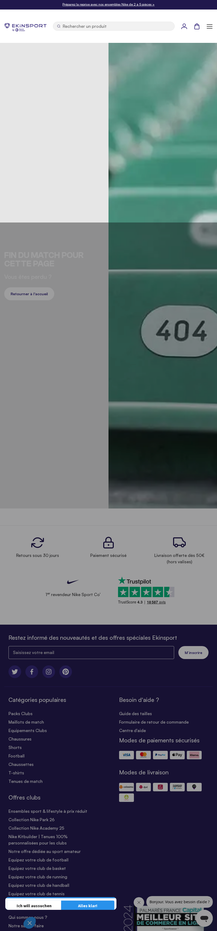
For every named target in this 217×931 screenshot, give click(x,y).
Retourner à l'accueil (29, 294)
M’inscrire (193, 652)
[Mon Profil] (184, 26)
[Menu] (209, 26)
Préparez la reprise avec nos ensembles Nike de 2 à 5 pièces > (108, 4)
